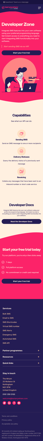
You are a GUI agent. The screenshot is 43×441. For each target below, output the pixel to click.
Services (7, 308)
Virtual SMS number (11, 326)
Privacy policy (7, 420)
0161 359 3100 (9, 394)
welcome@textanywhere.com (15, 398)
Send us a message (21, 2)
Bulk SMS (6, 314)
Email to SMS (8, 318)
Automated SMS (9, 339)
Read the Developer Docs (21, 221)
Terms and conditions (9, 416)
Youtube (19, 403)
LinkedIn (9, 403)
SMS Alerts (7, 330)
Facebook (14, 403)
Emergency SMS (9, 335)
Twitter (4, 403)
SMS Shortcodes (10, 322)
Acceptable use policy (10, 424)
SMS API (6, 343)
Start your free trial (21, 52)
